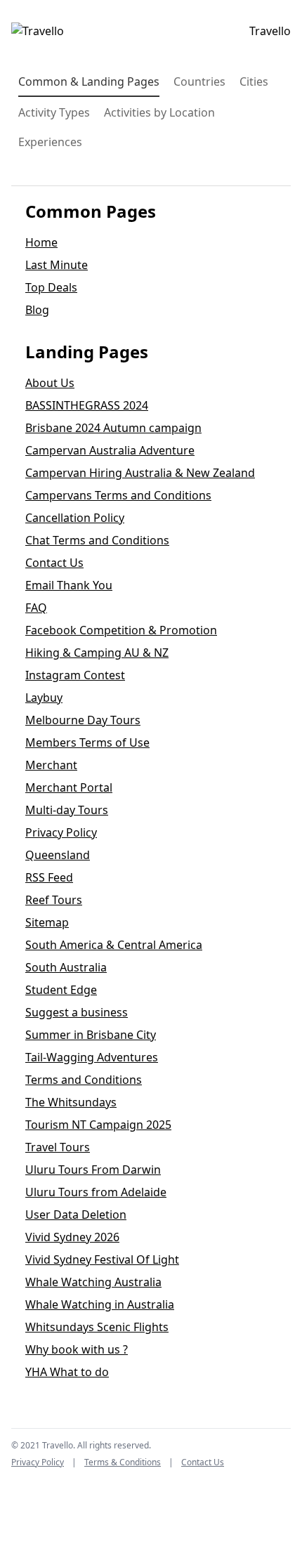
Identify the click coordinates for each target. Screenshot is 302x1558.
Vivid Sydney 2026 (72, 1237)
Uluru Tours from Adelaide (95, 1192)
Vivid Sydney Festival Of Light (102, 1259)
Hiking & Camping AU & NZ (97, 652)
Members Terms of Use (87, 742)
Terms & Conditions (122, 1462)
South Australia (66, 967)
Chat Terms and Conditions (97, 540)
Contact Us (54, 562)
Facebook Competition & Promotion (121, 630)
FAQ (36, 607)
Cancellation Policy (74, 517)
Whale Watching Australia (93, 1282)
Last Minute (56, 265)
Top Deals (51, 287)
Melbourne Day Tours (82, 720)
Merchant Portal (68, 787)
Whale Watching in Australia (99, 1304)
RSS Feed (49, 877)
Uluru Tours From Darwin (93, 1169)
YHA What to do (67, 1372)
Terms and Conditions (83, 1079)
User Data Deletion (75, 1214)
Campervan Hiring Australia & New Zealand (140, 472)
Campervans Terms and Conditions (118, 495)
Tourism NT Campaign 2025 (98, 1124)
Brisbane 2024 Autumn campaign (113, 428)
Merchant (51, 765)
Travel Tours (57, 1147)
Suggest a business (76, 1012)
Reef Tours (53, 900)
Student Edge (61, 989)
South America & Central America (113, 945)
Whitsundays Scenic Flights (97, 1327)
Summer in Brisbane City (90, 1034)
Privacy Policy (61, 832)
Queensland (57, 855)
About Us (49, 383)
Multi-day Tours (66, 810)
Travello (270, 31)
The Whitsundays (71, 1102)
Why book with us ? (76, 1349)
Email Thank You (68, 585)
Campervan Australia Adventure (110, 450)
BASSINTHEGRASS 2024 (86, 405)
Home (41, 242)
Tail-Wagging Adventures (91, 1057)
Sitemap (47, 922)
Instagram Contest (75, 675)
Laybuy (44, 697)
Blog (37, 310)
